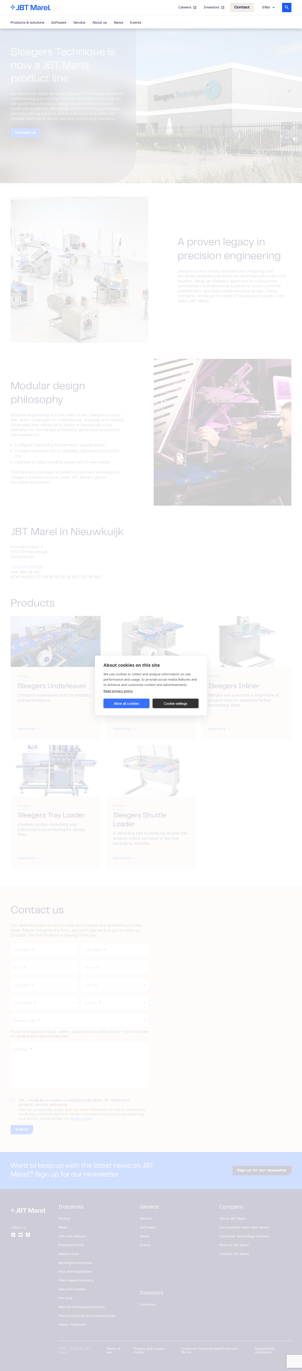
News (118, 22)
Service (79, 22)
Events (135, 22)
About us (99, 22)
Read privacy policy (118, 691)
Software (58, 22)
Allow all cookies (126, 703)
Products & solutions (27, 22)
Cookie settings (175, 703)
